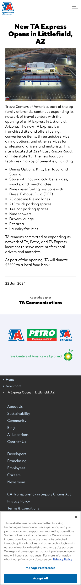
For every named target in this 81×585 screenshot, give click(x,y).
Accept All (40, 578)
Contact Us (16, 441)
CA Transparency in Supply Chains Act (39, 494)
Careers (14, 474)
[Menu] (75, 8)
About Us (15, 406)
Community (16, 420)
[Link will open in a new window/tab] (40, 355)
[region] (40, 548)
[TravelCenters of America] (8, 8)
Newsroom (16, 482)
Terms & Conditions (23, 508)
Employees (16, 467)
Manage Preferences (40, 568)
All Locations (17, 434)
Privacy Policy (18, 501)
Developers (16, 453)
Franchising (17, 460)
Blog (11, 427)
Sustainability (18, 413)
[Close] (76, 517)
